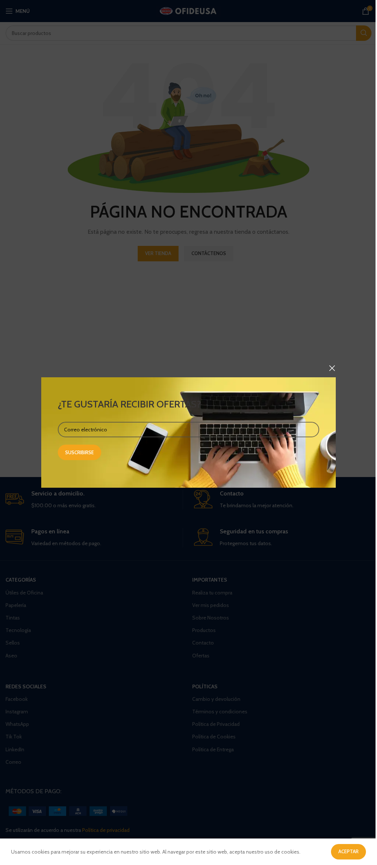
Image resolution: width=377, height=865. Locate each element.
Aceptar (348, 851)
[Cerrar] (332, 368)
